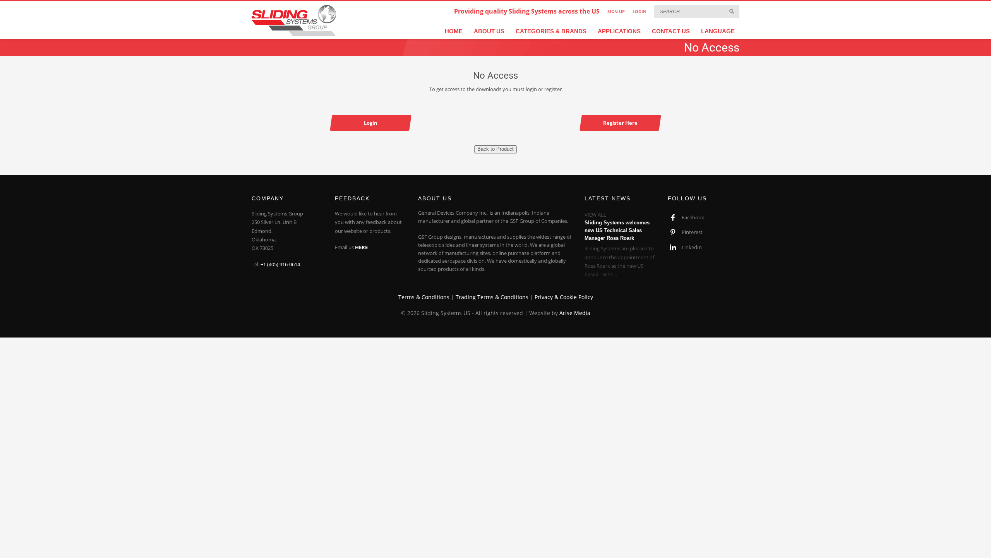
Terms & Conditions (423, 297)
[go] (732, 11)
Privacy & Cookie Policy (564, 297)
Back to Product (495, 149)
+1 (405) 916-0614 (280, 264)
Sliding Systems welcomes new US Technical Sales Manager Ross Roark (617, 230)
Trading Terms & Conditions (492, 297)
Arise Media (574, 313)
